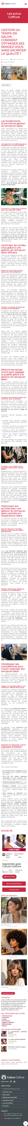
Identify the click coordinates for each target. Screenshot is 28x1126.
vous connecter (16, 1062)
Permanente (6, 1021)
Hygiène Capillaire (8, 1022)
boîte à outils (5, 807)
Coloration (5, 1017)
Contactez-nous (14, 889)
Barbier (4, 1026)
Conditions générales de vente (11, 1089)
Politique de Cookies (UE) (10, 1097)
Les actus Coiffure (8, 1103)
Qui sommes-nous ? (8, 1100)
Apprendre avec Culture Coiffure (11, 865)
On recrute (6, 1106)
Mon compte (6, 1094)
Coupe (4, 1019)
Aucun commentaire (7, 64)
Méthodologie (6, 1024)
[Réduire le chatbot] (25, 1123)
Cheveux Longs (7, 1016)
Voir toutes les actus (8, 993)
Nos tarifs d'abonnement (14, 883)
